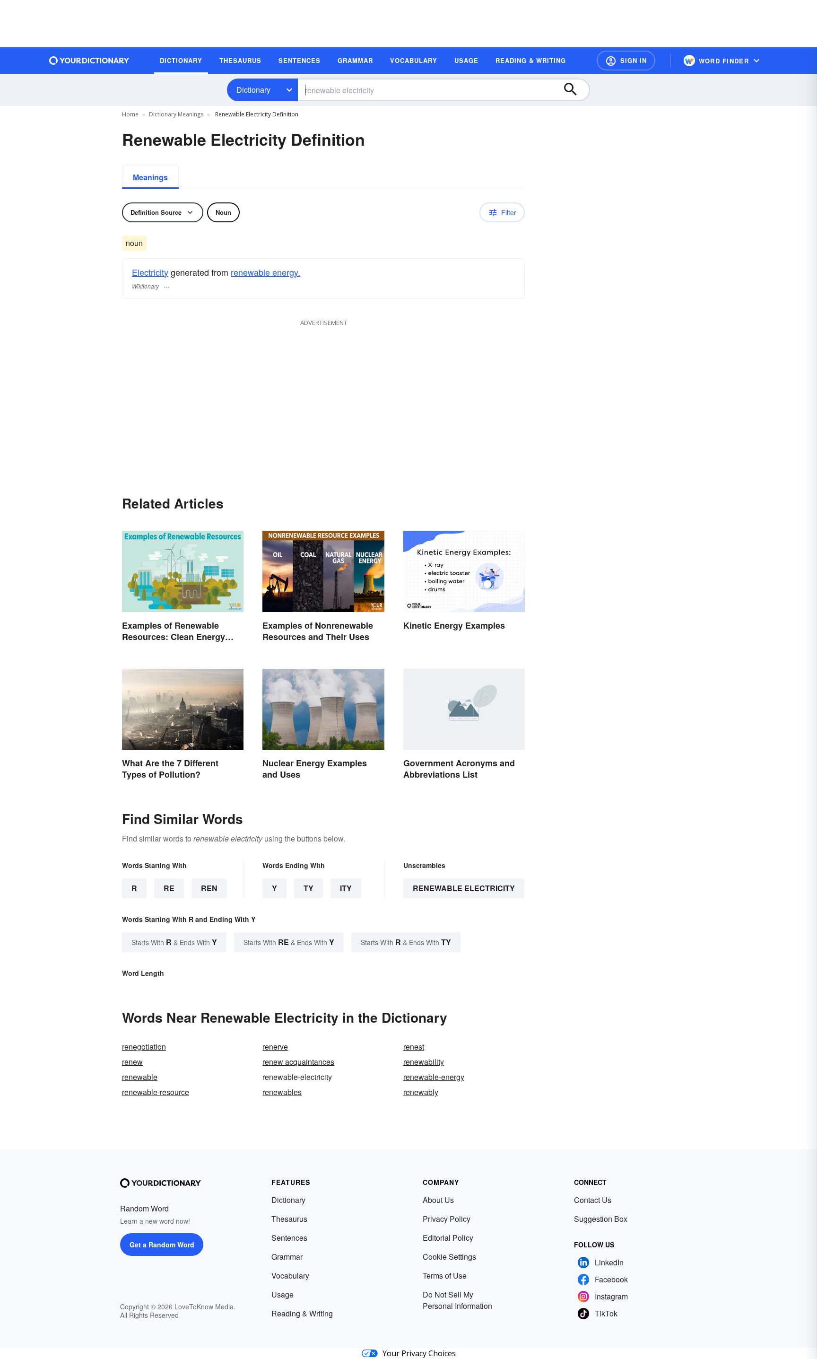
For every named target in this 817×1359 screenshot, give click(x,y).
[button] (626, 60)
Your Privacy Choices (419, 1353)
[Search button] (575, 89)
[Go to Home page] (89, 60)
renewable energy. (265, 272)
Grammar (287, 1256)
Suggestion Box (600, 1218)
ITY (346, 888)
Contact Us (592, 1199)
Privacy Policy (446, 1218)
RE (169, 888)
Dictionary (253, 89)
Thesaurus (289, 1218)
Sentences (289, 1237)
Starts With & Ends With (174, 942)
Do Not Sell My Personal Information (457, 1300)
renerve (275, 1046)
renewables (282, 1092)
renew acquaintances (298, 1061)
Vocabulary (290, 1275)
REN (209, 888)
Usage (282, 1294)
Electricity (150, 272)
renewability (423, 1061)
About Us (438, 1199)
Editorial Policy (448, 1237)
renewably (420, 1092)
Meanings (150, 177)
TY (308, 888)
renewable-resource (155, 1092)
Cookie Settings (449, 1256)
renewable (139, 1076)
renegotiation (144, 1046)
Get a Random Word (162, 1244)
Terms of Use (445, 1275)
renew (132, 1061)
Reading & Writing (302, 1313)
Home (130, 114)
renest (413, 1046)
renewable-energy (433, 1076)
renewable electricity (464, 888)
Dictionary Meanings (176, 114)
